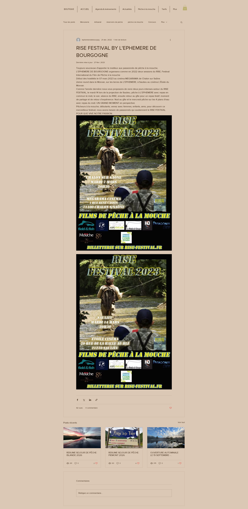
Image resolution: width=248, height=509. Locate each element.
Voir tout (181, 422)
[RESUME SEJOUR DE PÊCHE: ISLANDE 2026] (82, 437)
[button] (69, 9)
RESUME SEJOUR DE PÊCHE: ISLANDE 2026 (82, 453)
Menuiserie (84, 22)
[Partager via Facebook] (77, 400)
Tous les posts (69, 22)
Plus (163, 22)
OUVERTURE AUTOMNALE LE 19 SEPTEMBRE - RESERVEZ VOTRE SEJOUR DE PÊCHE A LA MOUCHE (164, 453)
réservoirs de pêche (114, 22)
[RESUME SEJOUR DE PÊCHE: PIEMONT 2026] (124, 437)
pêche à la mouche (135, 22)
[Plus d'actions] (170, 39)
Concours (152, 22)
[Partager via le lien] (96, 400)
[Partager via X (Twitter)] (84, 400)
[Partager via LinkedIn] (90, 400)
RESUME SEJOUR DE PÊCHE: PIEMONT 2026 (124, 453)
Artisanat (97, 22)
